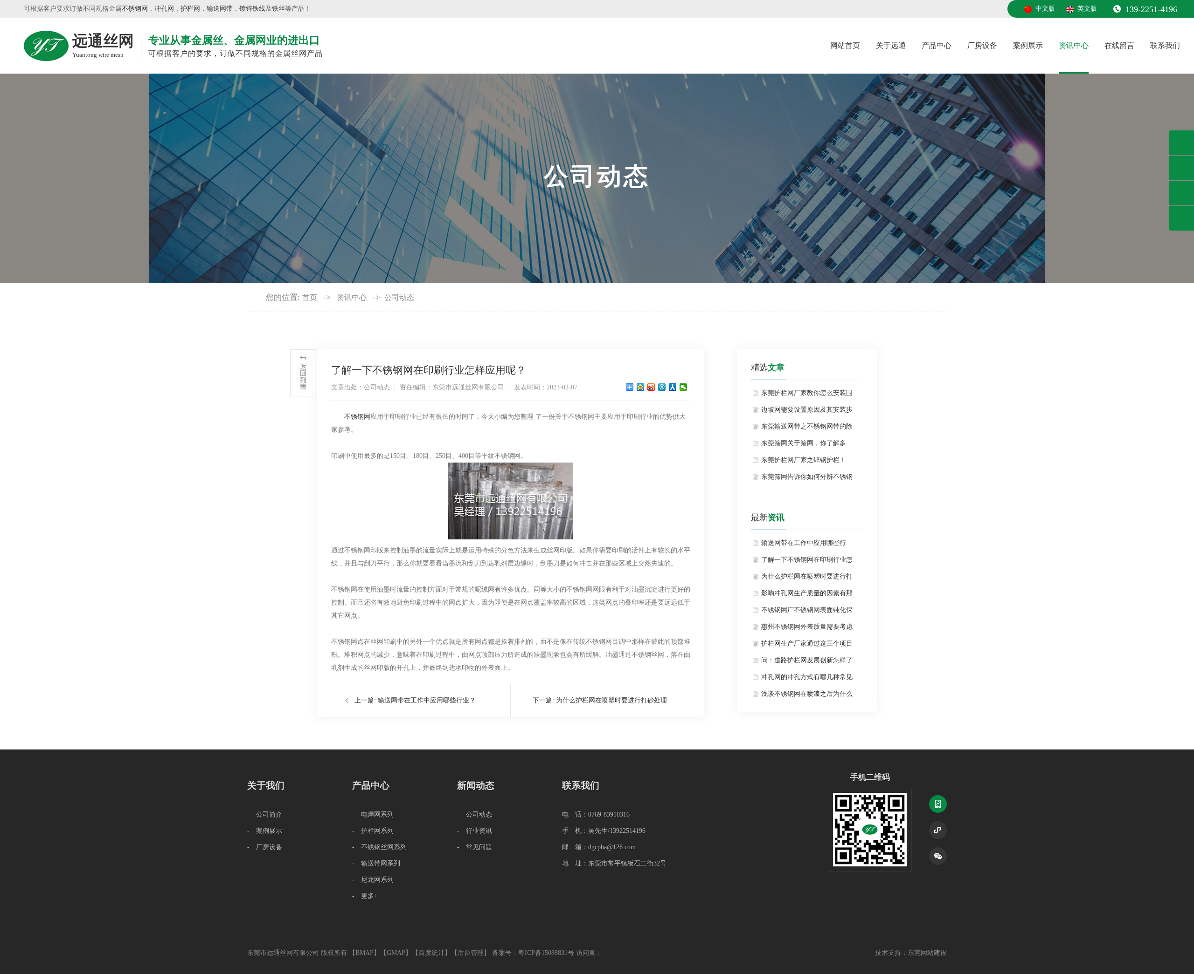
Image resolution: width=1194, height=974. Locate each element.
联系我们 (1165, 45)
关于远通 (891, 45)
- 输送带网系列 (376, 863)
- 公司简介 (264, 814)
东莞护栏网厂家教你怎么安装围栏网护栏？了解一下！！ (807, 395)
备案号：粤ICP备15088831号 (534, 952)
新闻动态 (475, 785)
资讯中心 (1074, 45)
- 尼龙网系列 (373, 879)
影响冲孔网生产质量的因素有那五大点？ (807, 596)
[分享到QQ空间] (641, 387)
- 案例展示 (264, 830)
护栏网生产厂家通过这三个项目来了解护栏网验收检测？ (807, 646)
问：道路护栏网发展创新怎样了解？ (807, 663)
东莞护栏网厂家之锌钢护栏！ (803, 459)
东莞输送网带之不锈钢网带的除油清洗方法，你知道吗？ (807, 429)
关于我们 (266, 785)
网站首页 (845, 45)
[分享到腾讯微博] (662, 387)
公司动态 (399, 297)
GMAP (396, 952)
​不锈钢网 (357, 416)
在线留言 (1119, 45)
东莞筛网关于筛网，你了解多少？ (803, 446)
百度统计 (431, 952)
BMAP (364, 952)
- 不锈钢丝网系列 (379, 847)
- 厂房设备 (264, 847)
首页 (309, 297)
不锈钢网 (135, 8)
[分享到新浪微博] (651, 387)
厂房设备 (982, 45)
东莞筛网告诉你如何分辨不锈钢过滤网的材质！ (807, 479)
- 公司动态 (474, 814)
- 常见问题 (474, 847)
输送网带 (220, 8)
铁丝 (278, 8)
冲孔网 (164, 8)
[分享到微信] (683, 387)
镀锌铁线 (252, 8)
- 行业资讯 (474, 830)
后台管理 (471, 952)
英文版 (1087, 8)
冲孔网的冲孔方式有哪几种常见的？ (807, 680)
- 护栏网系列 (373, 830)
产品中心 (936, 45)
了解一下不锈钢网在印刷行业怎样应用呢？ (807, 562)
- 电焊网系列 (373, 814)
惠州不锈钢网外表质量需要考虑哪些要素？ (807, 629)
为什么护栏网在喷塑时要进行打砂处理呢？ (807, 579)
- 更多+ (365, 895)
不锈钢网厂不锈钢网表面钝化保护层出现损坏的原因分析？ (807, 612)
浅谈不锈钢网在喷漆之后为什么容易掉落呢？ (807, 696)
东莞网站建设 (927, 952)
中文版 (1045, 8)
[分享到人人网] (673, 387)
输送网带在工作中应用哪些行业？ (427, 700)
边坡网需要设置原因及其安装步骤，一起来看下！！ (807, 412)
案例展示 (1028, 45)
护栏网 (190, 8)
